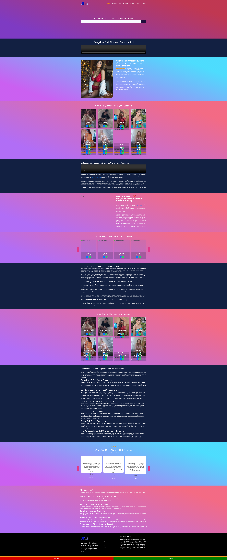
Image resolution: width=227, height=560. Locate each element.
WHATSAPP (170, 558)
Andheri (109, 3)
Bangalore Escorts (140, 205)
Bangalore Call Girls (120, 68)
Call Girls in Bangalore (96, 177)
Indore (120, 3)
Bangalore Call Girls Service (122, 79)
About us (105, 541)
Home (105, 539)
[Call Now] (87, 126)
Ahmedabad (125, 3)
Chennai (137, 3)
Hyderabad (114, 3)
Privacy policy (106, 543)
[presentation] (78, 249)
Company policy (107, 545)
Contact (105, 547)
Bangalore (132, 3)
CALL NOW (56, 558)
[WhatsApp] (89, 126)
